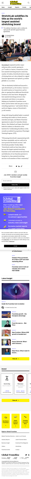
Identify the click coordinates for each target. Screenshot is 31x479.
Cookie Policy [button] (6, 239)
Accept (15, 246)
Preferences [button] (11, 241)
